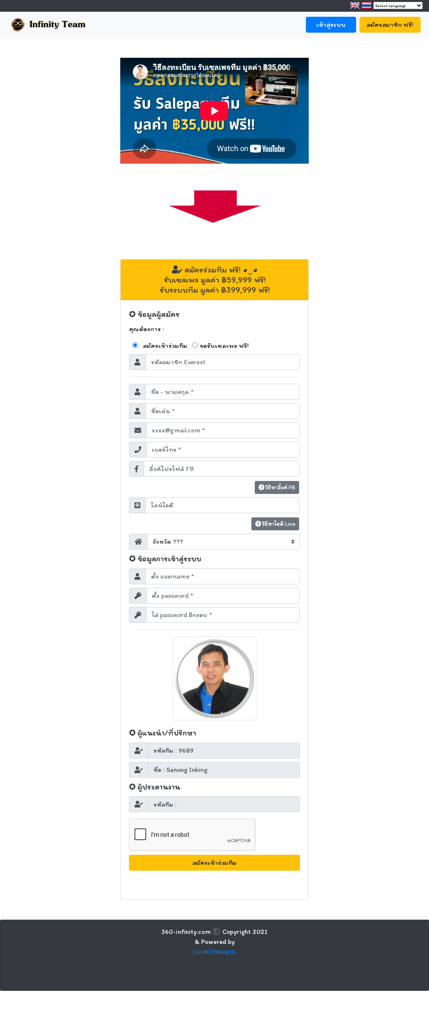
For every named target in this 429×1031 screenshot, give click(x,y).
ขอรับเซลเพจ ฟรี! (224, 346)
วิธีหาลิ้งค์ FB (279, 487)
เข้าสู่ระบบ (331, 24)
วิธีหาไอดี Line (278, 523)
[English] (355, 7)
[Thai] (367, 7)
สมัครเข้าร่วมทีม (165, 346)
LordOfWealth (214, 952)
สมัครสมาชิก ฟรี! (390, 24)
